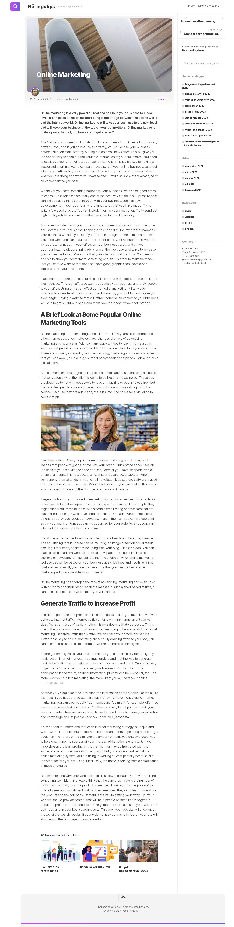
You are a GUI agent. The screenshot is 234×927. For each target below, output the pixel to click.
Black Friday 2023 (195, 111)
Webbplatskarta (208, 6)
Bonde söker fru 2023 (95, 867)
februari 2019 (193, 190)
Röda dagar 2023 (194, 105)
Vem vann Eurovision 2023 (200, 99)
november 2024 (194, 166)
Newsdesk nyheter (193, 50)
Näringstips (41, 6)
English (161, 98)
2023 (188, 210)
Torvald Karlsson (69, 98)
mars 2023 (191, 172)
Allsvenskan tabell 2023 (199, 123)
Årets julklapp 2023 (196, 117)
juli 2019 (190, 184)
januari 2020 (192, 178)
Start (191, 6)
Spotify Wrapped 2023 (198, 135)
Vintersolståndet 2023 (198, 129)
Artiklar (189, 216)
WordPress (122, 910)
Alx (140, 910)
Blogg (188, 222)
